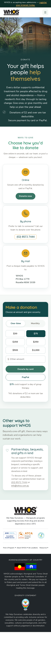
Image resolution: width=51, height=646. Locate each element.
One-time (16, 323)
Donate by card (25, 369)
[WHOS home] (11, 12)
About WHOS (21, 548)
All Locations (33, 548)
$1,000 (35, 350)
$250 (35, 341)
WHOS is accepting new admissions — (25, 3)
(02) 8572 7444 (26, 236)
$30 (15, 333)
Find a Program (8, 548)
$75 (36, 333)
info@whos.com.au (20, 485)
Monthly (35, 323)
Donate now (25, 196)
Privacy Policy (39, 640)
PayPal (25, 377)
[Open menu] (45, 12)
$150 (15, 341)
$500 (15, 350)
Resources (43, 548)
